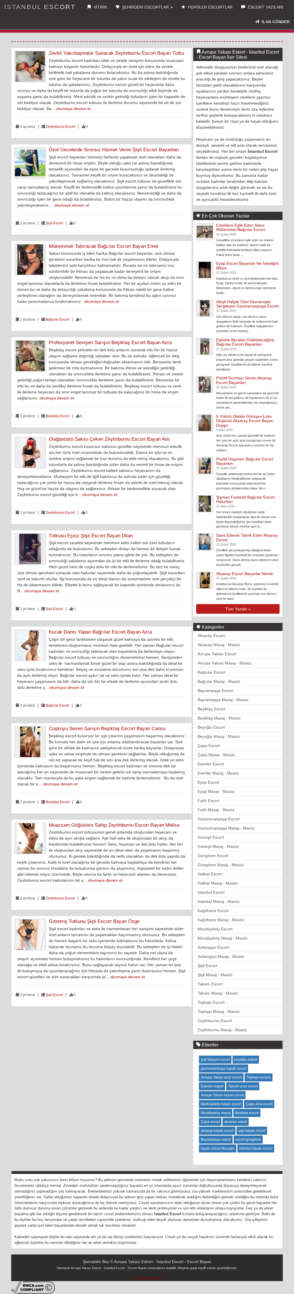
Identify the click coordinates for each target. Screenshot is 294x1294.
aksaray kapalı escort (217, 1131)
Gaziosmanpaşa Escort (219, 819)
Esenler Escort (211, 764)
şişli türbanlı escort (215, 1060)
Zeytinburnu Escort (60, 127)
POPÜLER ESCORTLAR (210, 7)
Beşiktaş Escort (57, 416)
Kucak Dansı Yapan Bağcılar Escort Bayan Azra (100, 632)
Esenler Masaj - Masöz (218, 773)
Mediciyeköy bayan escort (221, 1104)
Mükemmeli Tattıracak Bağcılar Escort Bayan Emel (103, 246)
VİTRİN (99, 7)
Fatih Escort (208, 800)
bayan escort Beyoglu (218, 1148)
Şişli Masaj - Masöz (215, 975)
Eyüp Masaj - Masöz (216, 791)
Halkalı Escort (210, 874)
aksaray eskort (235, 1122)
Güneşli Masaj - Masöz (218, 846)
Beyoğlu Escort (211, 727)
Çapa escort (210, 1122)
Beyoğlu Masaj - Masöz (219, 736)
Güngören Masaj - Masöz (221, 864)
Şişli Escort (54, 223)
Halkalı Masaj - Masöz (218, 883)
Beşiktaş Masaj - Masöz (219, 718)
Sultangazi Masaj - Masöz (221, 956)
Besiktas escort (247, 1113)
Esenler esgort (212, 1086)
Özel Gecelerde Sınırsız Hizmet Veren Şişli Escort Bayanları (114, 149)
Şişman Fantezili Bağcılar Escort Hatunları (245, 499)
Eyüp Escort (208, 782)
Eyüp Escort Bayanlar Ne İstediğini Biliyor (247, 265)
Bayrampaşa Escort (215, 690)
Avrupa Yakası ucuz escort (221, 1077)
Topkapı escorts (258, 1077)
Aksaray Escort (211, 635)
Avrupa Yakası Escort (217, 654)
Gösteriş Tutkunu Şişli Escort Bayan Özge (94, 921)
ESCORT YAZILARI (265, 7)
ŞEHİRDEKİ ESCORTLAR (145, 7)
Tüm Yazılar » (238, 609)
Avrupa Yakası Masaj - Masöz (225, 663)
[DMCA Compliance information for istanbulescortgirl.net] (33, 1287)
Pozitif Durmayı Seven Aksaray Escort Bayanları (244, 380)
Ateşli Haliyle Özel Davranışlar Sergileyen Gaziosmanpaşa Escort (247, 303)
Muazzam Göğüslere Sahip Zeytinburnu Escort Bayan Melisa (114, 825)
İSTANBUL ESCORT (40, 7)
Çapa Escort (209, 745)
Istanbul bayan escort (255, 1148)
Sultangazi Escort (213, 947)
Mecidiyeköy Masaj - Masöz (223, 938)
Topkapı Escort (211, 1002)
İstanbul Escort (211, 892)
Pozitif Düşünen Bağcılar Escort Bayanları (244, 461)
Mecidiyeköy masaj (216, 1113)
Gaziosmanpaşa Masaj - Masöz (226, 828)
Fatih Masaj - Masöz (216, 809)
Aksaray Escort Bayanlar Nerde (244, 573)
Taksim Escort (210, 984)
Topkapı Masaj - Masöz (219, 1011)
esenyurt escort (148, 1278)
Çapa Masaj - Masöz (216, 754)
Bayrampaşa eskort (216, 1140)
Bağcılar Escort (57, 319)
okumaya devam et (73, 108)
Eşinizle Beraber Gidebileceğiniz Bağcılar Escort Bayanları (245, 342)
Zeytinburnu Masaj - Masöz (222, 1030)
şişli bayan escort (251, 1131)
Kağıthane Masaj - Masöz (221, 919)
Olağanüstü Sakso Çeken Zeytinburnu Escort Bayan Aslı (109, 439)
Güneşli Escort (211, 837)
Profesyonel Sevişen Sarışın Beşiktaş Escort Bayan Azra (110, 342)
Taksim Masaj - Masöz (218, 993)
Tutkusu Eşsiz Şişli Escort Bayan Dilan (91, 535)
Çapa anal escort (259, 1104)
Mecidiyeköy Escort (215, 929)
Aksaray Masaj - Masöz (219, 644)
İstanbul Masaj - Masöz (219, 901)
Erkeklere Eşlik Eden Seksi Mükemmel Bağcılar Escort (240, 227)
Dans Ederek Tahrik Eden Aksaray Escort (247, 537)
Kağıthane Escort (213, 910)
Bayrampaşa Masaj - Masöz (223, 699)
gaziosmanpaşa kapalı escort (223, 1068)
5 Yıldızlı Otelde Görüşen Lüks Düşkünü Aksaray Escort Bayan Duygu (244, 421)
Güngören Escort (213, 855)
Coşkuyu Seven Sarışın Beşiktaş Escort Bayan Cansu (107, 728)
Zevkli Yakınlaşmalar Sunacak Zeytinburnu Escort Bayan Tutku (116, 53)
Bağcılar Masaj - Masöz (219, 681)
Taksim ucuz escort (243, 1086)
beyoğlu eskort (245, 1060)
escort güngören (248, 1140)
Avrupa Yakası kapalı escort (222, 1095)
